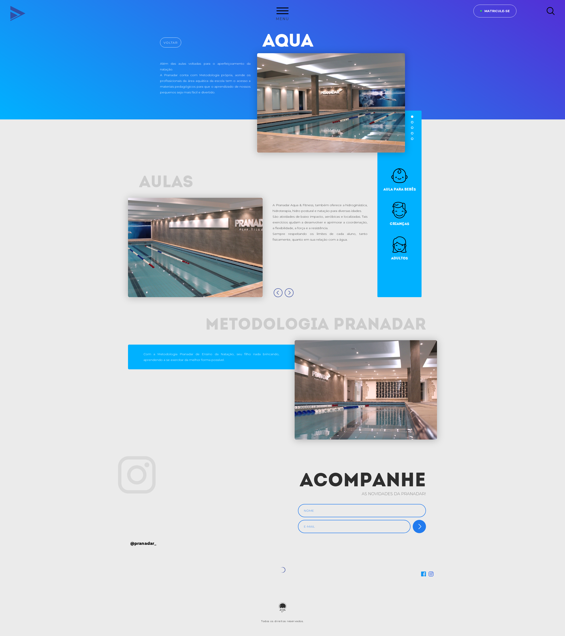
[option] (331, 103)
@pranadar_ (143, 543)
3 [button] (412, 127)
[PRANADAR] (14, 11)
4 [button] (412, 133)
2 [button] (412, 122)
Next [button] (289, 292)
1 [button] (412, 116)
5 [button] (412, 139)
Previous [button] (278, 292)
